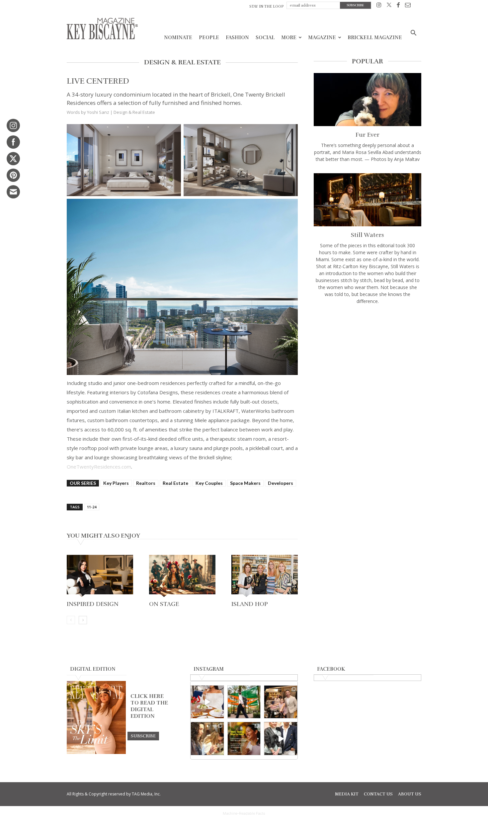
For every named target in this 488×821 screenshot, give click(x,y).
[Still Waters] (367, 199)
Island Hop (249, 604)
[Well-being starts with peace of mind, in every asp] (244, 738)
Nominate (178, 37)
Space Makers (245, 483)
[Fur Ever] (367, 99)
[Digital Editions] (96, 752)
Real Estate (175, 483)
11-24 (91, 506)
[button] (413, 34)
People (209, 37)
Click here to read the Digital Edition (149, 706)
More (288, 37)
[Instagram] (378, 6)
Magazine (322, 37)
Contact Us (378, 794)
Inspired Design (93, 604)
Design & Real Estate (134, 112)
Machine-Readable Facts (244, 813)
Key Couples (209, 483)
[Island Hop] (264, 576)
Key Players (116, 483)
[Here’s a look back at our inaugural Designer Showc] (280, 738)
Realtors (145, 483)
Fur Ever (367, 134)
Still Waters (367, 235)
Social (265, 37)
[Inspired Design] (100, 576)
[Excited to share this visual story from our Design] (207, 738)
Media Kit (347, 794)
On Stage (164, 604)
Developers (280, 483)
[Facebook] (398, 6)
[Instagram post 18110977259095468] (280, 702)
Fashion (237, 37)
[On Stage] (182, 576)
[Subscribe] (143, 736)
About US (409, 794)
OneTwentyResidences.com (99, 466)
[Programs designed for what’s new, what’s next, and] (244, 702)
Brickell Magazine (375, 37)
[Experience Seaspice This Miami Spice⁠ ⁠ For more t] (207, 702)
